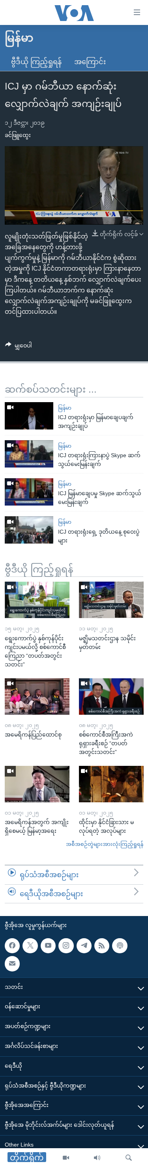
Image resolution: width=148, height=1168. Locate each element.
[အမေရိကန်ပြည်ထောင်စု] (37, 696)
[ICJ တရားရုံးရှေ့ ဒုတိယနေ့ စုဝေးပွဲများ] (29, 530)
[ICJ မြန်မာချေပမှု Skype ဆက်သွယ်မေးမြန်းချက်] (29, 492)
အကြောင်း (90, 62)
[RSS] (101, 945)
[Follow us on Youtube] (48, 945)
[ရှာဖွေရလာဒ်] (129, 1158)
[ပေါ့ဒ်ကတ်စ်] (119, 945)
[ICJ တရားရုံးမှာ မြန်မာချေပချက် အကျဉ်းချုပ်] (29, 415)
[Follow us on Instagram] (65, 945)
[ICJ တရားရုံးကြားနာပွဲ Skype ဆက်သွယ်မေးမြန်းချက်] (29, 454)
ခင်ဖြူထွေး (18, 135)
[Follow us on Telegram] (84, 945)
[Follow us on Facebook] (12, 945)
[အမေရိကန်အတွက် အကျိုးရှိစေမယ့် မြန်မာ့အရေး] (37, 784)
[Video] (66, 1158)
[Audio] (97, 1158)
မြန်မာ (64, 408)
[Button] (18, 347)
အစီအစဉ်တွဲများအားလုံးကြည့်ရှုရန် (104, 844)
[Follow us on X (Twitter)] (29, 945)
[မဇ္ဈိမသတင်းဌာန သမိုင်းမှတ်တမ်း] (111, 600)
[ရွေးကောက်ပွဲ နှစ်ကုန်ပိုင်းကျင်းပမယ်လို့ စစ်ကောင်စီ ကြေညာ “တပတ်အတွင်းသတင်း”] (37, 600)
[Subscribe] (12, 963)
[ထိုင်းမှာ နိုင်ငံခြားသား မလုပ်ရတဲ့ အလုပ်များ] (111, 784)
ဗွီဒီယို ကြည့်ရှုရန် (36, 62)
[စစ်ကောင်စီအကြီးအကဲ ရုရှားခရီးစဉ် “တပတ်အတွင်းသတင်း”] (111, 696)
